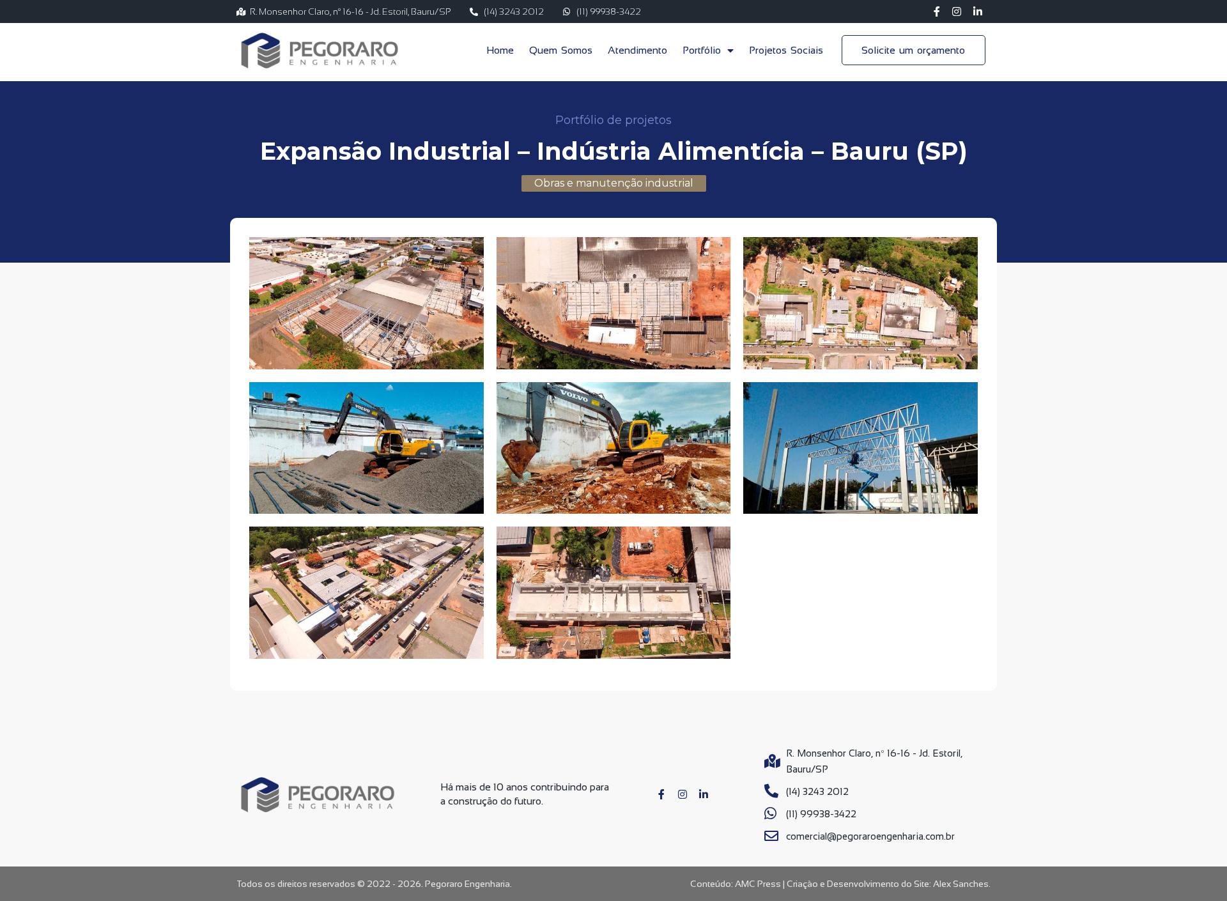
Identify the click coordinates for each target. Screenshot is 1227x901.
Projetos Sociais (786, 50)
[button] (613, 183)
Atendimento (637, 50)
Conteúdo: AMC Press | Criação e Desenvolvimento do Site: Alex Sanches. (840, 884)
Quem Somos (560, 50)
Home (500, 50)
